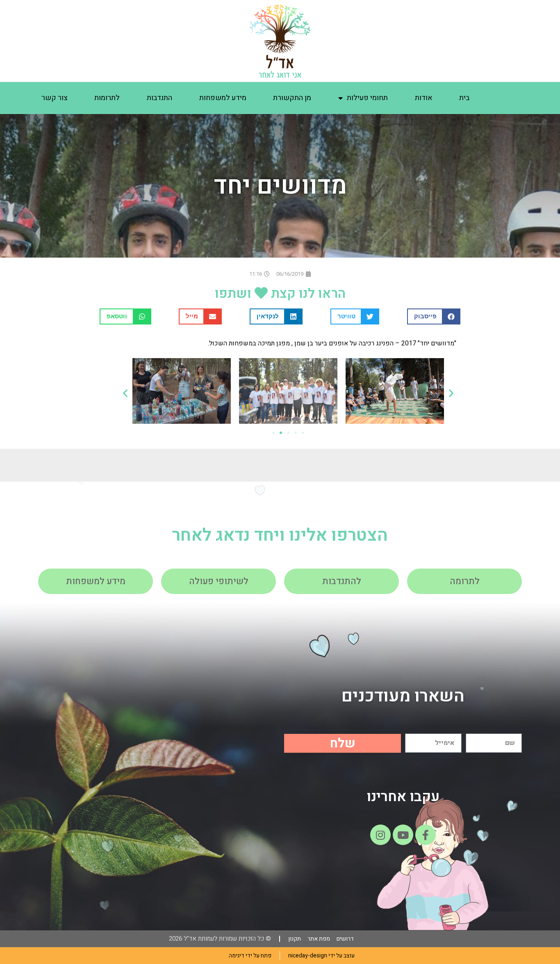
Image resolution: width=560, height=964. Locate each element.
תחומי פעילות (367, 97)
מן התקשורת (292, 97)
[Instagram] (380, 835)
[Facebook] (425, 835)
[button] (434, 316)
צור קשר (54, 97)
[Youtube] (403, 835)
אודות (424, 97)
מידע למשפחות (222, 97)
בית (464, 97)
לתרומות (107, 97)
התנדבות (159, 97)
